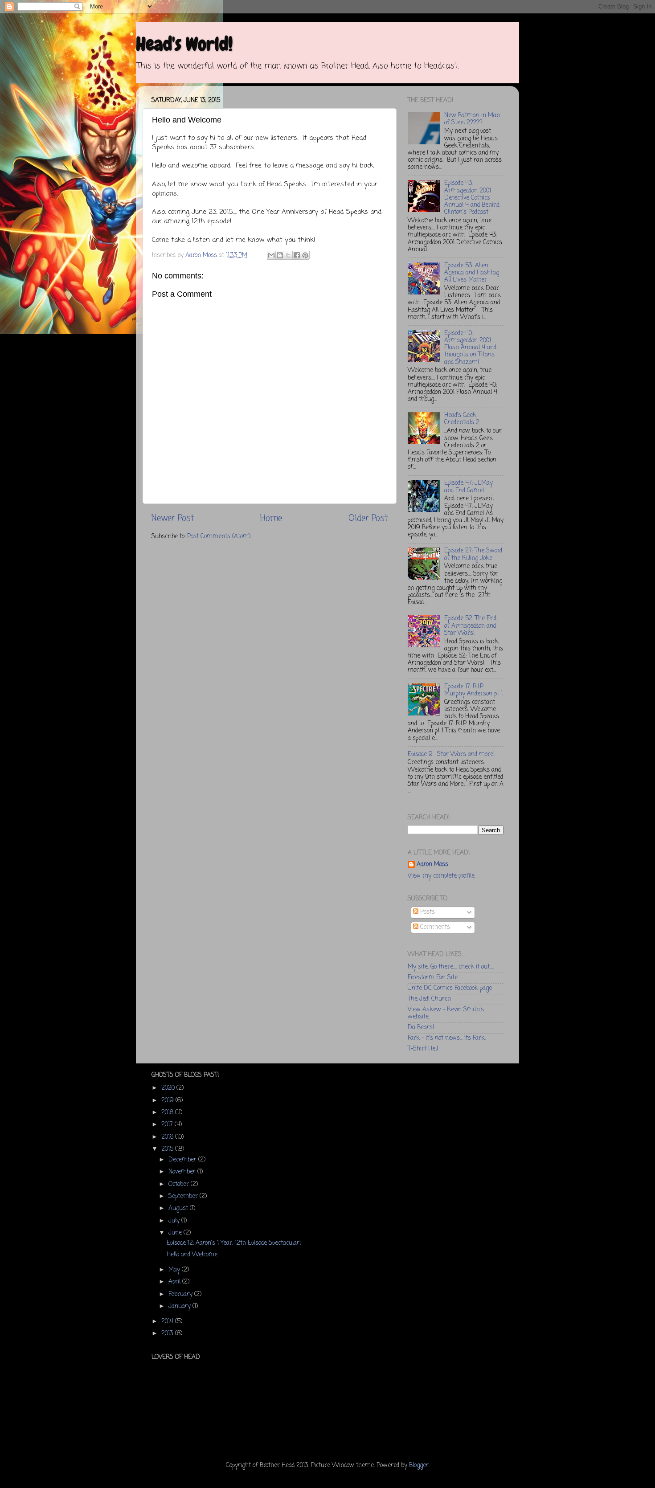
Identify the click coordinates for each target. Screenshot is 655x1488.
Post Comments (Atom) (218, 536)
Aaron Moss (432, 865)
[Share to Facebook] (296, 255)
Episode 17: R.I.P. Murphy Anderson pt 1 (473, 690)
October (179, 1184)
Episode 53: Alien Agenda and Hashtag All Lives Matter (471, 273)
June (176, 1233)
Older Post (368, 518)
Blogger (419, 1465)
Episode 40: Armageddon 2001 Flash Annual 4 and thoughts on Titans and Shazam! (470, 348)
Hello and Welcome (192, 1254)
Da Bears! (421, 1027)
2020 (168, 1088)
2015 (168, 1149)
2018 (168, 1112)
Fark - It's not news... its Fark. (447, 1038)
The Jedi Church (429, 999)
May (175, 1270)
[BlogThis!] (279, 255)
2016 (168, 1137)
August (179, 1208)
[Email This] (271, 255)
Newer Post (172, 518)
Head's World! (184, 44)
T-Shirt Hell (423, 1049)
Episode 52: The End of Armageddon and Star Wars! (470, 626)
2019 (168, 1100)
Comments (434, 927)
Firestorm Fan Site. (433, 977)
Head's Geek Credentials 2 (461, 419)
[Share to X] (288, 255)
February (181, 1294)
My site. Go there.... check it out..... (451, 967)
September (184, 1196)
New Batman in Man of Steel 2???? (472, 119)
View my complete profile (441, 876)
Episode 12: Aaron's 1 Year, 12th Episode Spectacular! (234, 1243)
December (183, 1160)
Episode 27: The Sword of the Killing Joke (473, 554)
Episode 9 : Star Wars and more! (451, 754)
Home (271, 518)
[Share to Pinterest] (305, 255)
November (182, 1172)
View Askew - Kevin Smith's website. (446, 1013)
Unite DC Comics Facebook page (450, 988)
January (180, 1306)
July (174, 1221)
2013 (168, 1333)
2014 (168, 1321)
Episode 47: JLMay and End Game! (468, 486)
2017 (168, 1124)
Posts (426, 912)
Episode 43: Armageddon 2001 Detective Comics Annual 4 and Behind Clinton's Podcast (471, 198)
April (175, 1282)
